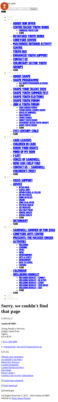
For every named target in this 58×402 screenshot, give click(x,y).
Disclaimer (6, 370)
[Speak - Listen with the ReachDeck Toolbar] (4, 6)
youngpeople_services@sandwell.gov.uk (22, 346)
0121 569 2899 (10, 341)
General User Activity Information (17, 375)
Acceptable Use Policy (12, 359)
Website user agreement (12, 357)
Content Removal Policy (12, 367)
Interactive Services (10, 362)
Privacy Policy (8, 372)
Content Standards (9, 365)
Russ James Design (21, 398)
